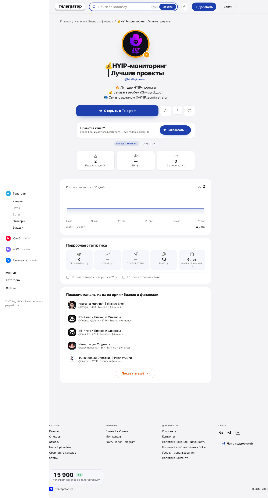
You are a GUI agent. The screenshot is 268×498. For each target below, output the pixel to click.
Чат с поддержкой (240, 443)
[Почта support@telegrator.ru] (237, 432)
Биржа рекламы (60, 447)
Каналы (80, 21)
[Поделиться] (165, 110)
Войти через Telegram (120, 441)
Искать (168, 6)
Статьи (53, 458)
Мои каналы (114, 436)
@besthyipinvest (136, 79)
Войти (228, 6)
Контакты (168, 436)
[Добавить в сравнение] (177, 110)
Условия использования (178, 452)
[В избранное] (189, 110)
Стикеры (55, 436)
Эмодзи (54, 441)
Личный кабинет (117, 431)
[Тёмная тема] (185, 7)
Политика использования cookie (184, 447)
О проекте (169, 431)
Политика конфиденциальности (184, 441)
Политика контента (175, 458)
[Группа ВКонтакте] (221, 432)
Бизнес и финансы (101, 21)
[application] (135, 207)
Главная (65, 21)
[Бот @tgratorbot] (229, 432)
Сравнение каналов (62, 452)
